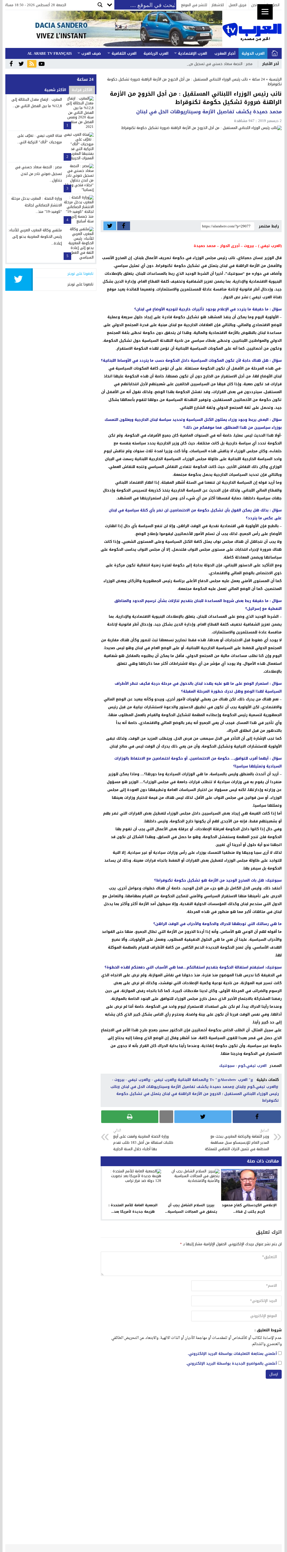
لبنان (239, 1086)
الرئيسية (275, 53)
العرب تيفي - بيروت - (130, 1079)
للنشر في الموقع (194, 4)
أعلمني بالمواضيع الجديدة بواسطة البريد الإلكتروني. (231, 1363)
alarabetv (228, 1079)
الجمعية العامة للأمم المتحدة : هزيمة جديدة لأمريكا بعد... (133, 1208)
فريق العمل (237, 4)
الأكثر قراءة (82, 89)
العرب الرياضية (156, 53)
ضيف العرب (91, 53)
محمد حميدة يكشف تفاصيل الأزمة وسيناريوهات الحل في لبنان (176, 1086)
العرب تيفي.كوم (261, 1086)
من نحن (256, 4)
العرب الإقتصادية (192, 53)
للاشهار (218, 4)
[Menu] (265, 12)
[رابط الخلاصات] (31, 64)
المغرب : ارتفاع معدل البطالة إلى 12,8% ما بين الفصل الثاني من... (36, 102)
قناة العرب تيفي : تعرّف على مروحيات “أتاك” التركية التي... (39, 139)
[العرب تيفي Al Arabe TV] (252, 28)
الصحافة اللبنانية (192, 1079)
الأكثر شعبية (55, 89)
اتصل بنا (273, 4)
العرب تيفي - (163, 1079)
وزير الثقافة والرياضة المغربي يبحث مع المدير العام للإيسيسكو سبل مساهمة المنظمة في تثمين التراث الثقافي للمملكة (237, 1140)
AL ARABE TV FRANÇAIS (49, 53)
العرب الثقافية (124, 53)
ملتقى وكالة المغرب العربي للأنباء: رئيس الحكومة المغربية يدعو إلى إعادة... (35, 237)
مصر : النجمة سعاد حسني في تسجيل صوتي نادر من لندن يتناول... (38, 173)
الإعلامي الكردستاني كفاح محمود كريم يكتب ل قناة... (249, 1208)
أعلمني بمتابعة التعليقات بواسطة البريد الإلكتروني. (232, 1353)
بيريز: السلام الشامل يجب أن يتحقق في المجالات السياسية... (191, 1208)
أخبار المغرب (224, 53)
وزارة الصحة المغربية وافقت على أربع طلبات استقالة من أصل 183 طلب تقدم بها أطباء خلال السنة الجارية (143, 1140)
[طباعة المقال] (130, 1116)
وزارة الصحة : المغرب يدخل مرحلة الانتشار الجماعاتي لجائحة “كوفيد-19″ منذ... (36, 205)
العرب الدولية (253, 53)
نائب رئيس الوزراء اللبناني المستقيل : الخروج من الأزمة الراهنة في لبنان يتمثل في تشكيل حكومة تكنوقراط (194, 1093)
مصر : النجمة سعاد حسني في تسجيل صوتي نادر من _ (210, 63)
